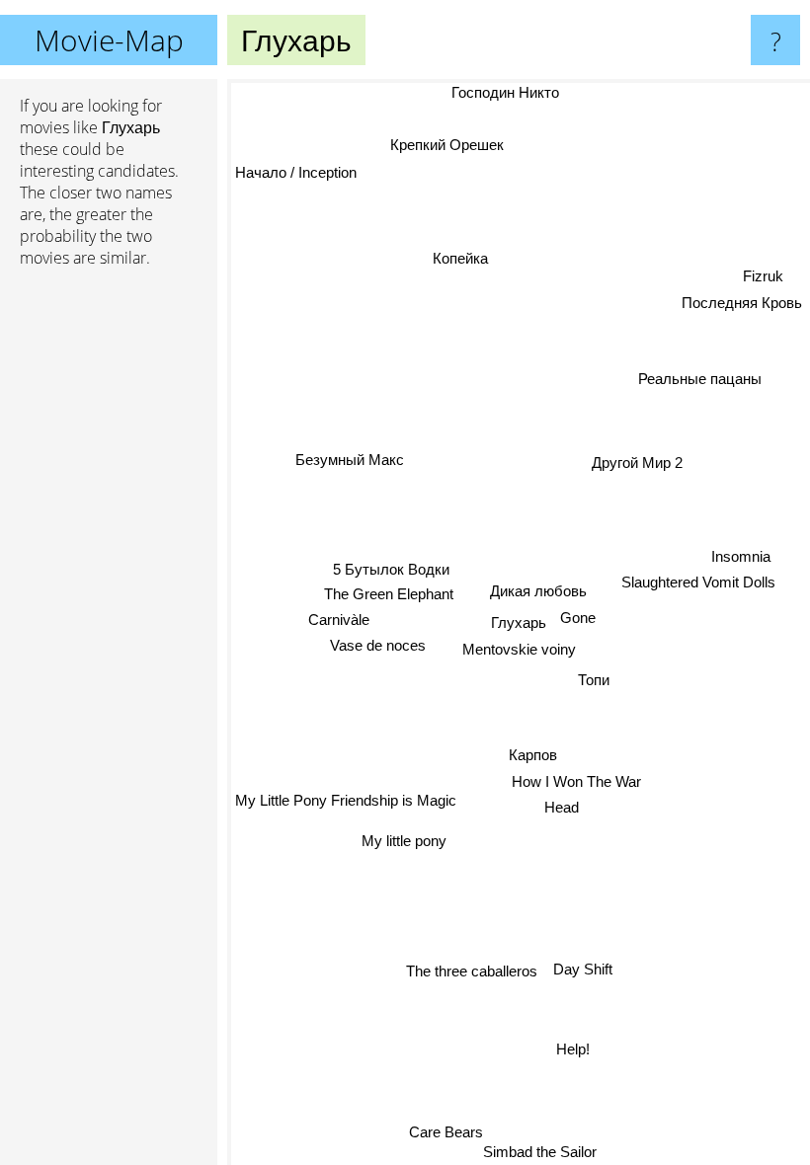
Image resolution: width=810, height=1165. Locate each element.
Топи (593, 679)
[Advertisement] (108, 585)
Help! (573, 1049)
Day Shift (583, 969)
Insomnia (740, 554)
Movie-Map (109, 40)
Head (560, 808)
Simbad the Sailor (541, 1151)
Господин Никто (506, 92)
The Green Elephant (388, 593)
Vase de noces (377, 645)
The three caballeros (472, 971)
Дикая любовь (538, 590)
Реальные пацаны (700, 380)
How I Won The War (576, 781)
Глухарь (518, 622)
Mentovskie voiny (519, 649)
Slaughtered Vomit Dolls (698, 581)
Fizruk (763, 278)
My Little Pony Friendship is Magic (345, 800)
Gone (578, 617)
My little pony (404, 840)
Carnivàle (338, 619)
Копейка (459, 258)
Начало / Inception (296, 172)
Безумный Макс (349, 459)
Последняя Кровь (742, 303)
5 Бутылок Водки (391, 569)
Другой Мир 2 (637, 462)
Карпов (531, 754)
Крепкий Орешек (447, 144)
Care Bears (446, 1132)
